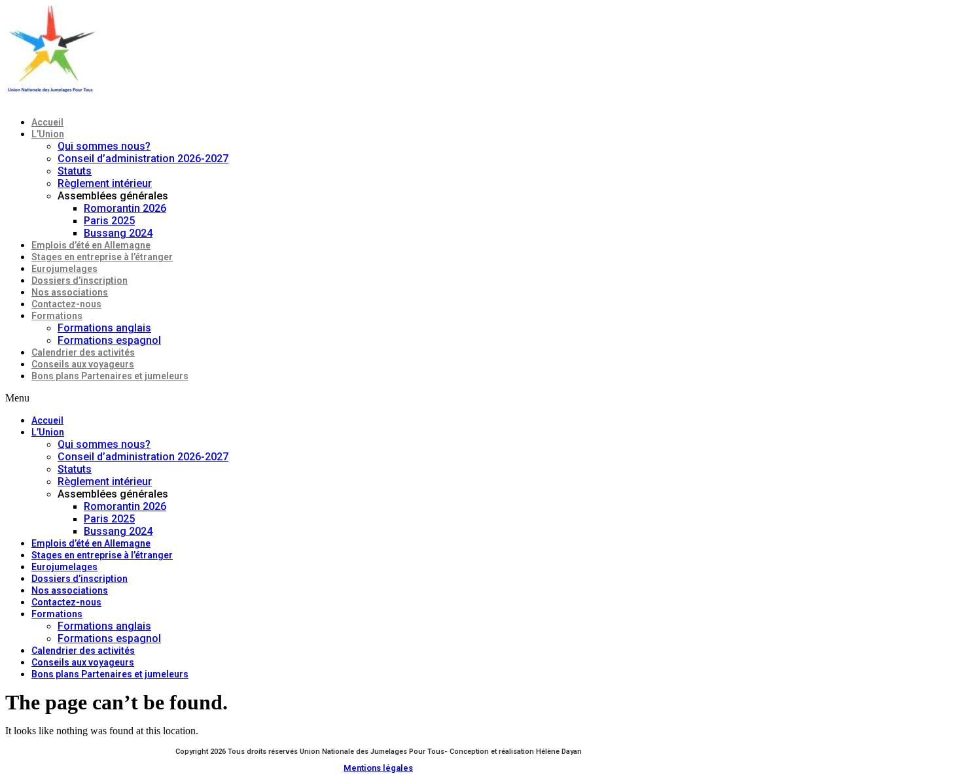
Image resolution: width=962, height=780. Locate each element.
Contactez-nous (66, 304)
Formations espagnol (109, 340)
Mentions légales (378, 768)
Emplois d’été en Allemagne (91, 245)
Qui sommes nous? (104, 146)
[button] (339, 398)
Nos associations (69, 292)
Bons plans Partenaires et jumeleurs (109, 376)
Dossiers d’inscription (79, 280)
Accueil (47, 122)
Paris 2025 (109, 220)
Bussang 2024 (118, 233)
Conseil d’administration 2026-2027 (143, 158)
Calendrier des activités (83, 352)
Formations (56, 316)
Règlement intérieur (105, 183)
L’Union (47, 134)
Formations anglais (104, 328)
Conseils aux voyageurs (82, 364)
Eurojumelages (64, 268)
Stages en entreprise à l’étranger (102, 257)
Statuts (75, 171)
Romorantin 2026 (125, 208)
